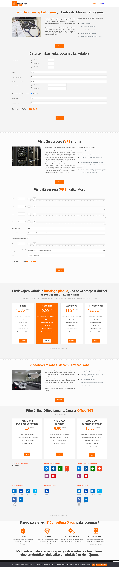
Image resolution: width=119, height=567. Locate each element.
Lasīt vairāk (103, 564)
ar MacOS (35, 66)
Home (94, 3)
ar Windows (36, 59)
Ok (93, 564)
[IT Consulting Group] (19, 3)
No (97, 564)
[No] (117, 564)
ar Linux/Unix (36, 63)
